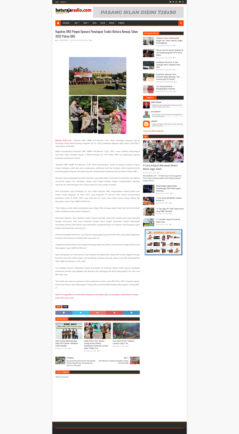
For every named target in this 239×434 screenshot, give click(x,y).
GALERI (102, 23)
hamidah (154, 121)
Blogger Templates (83, 431)
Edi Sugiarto (155, 111)
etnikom (121, 23)
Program (65, 23)
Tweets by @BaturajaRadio (153, 131)
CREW (85, 23)
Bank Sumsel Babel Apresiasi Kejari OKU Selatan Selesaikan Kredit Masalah (66, 343)
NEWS (94, 23)
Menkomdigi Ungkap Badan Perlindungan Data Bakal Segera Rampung (168, 188)
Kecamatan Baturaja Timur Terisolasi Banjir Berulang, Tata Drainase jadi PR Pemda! (168, 76)
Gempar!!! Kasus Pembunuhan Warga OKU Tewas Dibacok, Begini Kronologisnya (169, 40)
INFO (76, 23)
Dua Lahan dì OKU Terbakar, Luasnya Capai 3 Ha (124, 342)
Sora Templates (69, 431)
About (57, 2)
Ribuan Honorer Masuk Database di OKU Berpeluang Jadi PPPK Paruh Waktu (169, 52)
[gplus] (176, 2)
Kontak (111, 23)
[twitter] (173, 2)
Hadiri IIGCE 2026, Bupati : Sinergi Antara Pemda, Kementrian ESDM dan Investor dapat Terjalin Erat (96, 344)
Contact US (63, 2)
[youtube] (180, 2)
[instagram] (183, 2)
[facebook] (170, 2)
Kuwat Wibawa (156, 102)
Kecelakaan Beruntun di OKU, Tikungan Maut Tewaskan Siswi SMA (168, 64)
